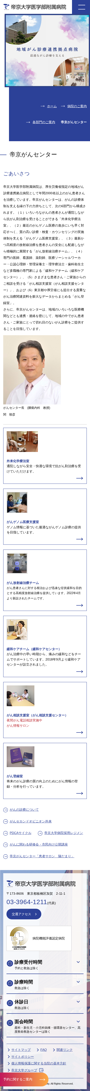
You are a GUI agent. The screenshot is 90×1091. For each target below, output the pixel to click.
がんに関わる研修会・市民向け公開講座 (39, 844)
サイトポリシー (22, 1056)
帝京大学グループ (24, 1070)
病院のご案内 (77, 106)
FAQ (43, 1050)
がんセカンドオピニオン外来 (31, 821)
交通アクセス (21, 914)
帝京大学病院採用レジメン (63, 833)
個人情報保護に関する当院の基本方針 (38, 1063)
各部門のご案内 (44, 122)
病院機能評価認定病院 (49, 938)
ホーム (52, 106)
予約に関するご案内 (17, 1079)
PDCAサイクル (20, 833)
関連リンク (65, 1050)
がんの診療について (24, 809)
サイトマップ (21, 1050)
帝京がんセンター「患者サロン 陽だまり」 (42, 856)
